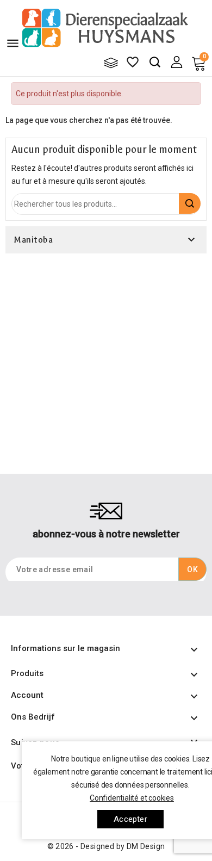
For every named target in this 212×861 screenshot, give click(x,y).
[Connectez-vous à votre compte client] (176, 61)
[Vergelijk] (111, 62)
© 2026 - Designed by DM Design (106, 846)
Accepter (130, 819)
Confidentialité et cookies (132, 798)
